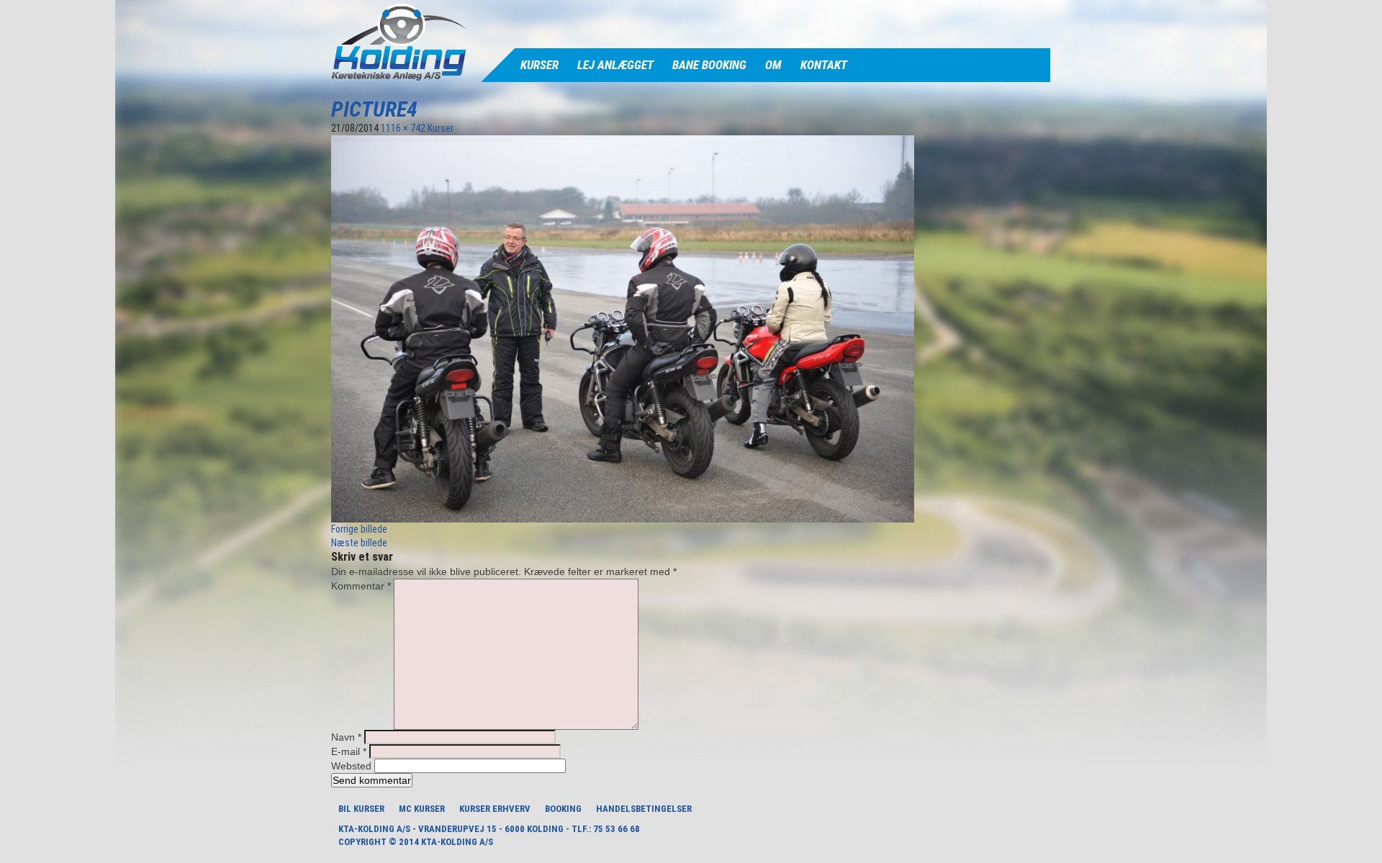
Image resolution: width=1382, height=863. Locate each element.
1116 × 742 (403, 128)
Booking (563, 808)
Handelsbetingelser (644, 808)
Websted (351, 766)
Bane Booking (709, 65)
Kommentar (361, 586)
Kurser (539, 65)
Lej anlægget (615, 65)
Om (773, 65)
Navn (346, 737)
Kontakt (823, 65)
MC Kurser (422, 808)
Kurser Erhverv (494, 808)
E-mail (348, 751)
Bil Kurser (361, 808)
